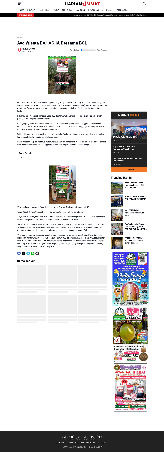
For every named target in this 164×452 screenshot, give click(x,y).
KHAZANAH (31, 10)
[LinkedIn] (99, 437)
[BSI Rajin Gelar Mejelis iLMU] (129, 131)
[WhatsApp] (32, 253)
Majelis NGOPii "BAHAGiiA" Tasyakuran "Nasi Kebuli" (124, 147)
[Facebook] (19, 253)
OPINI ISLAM (107, 10)
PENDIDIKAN (67, 10)
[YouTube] (71, 437)
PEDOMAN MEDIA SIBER (75, 443)
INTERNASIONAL (122, 10)
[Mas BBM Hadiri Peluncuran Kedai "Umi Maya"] (117, 215)
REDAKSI (104, 443)
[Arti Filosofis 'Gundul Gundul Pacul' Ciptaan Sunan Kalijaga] (117, 243)
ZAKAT (56, 10)
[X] (23, 253)
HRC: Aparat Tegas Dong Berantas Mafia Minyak (127, 159)
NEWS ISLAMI (93, 10)
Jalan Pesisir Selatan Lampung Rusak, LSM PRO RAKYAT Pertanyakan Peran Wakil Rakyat (136, 185)
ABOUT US (60, 443)
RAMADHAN (80, 10)
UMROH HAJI (45, 10)
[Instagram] (64, 437)
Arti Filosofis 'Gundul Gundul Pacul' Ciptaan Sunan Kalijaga (134, 240)
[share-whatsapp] (42, 253)
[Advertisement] (61, 26)
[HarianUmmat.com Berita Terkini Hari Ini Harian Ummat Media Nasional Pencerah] (82, 3)
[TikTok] (85, 437)
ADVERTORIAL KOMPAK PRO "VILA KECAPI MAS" (135, 197)
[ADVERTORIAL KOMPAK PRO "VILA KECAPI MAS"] (117, 201)
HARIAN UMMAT (79, 447)
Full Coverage (129, 169)
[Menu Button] (19, 3)
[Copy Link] (37, 253)
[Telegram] (28, 253)
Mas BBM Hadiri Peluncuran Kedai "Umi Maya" (134, 212)
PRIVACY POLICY (92, 443)
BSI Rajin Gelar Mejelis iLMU (125, 137)
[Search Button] (144, 3)
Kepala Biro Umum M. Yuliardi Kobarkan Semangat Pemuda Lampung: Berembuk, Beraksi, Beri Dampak (96, 15)
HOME (21, 10)
